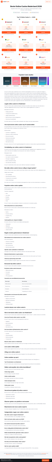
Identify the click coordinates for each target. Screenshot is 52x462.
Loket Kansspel (43, 453)
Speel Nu (9, 32)
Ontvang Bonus (45, 460)
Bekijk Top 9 (48, 1)
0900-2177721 (8, 454)
